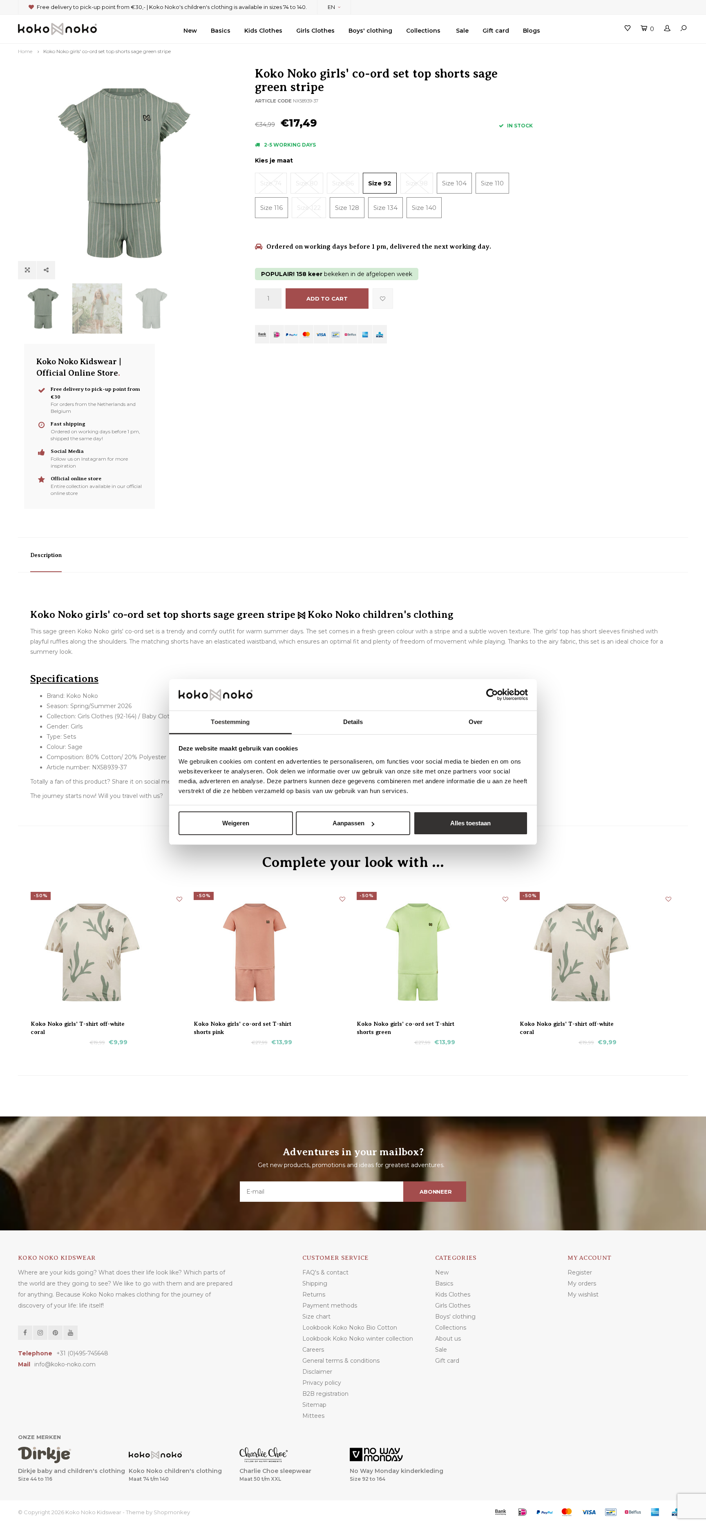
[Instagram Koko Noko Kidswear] (40, 1333)
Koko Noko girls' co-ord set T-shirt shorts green (405, 1024)
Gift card (496, 30)
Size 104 (454, 183)
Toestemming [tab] (230, 721)
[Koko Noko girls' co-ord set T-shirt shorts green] (434, 952)
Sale (462, 30)
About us (448, 1338)
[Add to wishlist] (383, 298)
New (190, 30)
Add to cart (327, 298)
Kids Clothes (263, 30)
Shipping (314, 1283)
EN (331, 7)
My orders (581, 1283)
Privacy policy (321, 1382)
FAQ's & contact (325, 1272)
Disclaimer (317, 1371)
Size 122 (309, 208)
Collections (423, 30)
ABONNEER (436, 1191)
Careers (313, 1349)
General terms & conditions (341, 1360)
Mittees (313, 1415)
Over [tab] (476, 721)
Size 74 (271, 183)
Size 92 (379, 183)
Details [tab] (353, 721)
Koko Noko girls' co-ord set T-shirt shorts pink (242, 1024)
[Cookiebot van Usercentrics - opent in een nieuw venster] (492, 695)
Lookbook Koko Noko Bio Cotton (349, 1327)
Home (25, 51)
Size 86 (343, 183)
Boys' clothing (370, 30)
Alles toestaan (470, 823)
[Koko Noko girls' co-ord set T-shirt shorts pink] (271, 952)
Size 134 (385, 208)
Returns (313, 1294)
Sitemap (314, 1404)
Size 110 (492, 183)
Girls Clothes (315, 30)
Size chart (316, 1316)
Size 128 (347, 208)
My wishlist (583, 1294)
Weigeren (235, 823)
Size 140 (424, 208)
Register (579, 1272)
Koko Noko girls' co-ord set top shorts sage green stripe (107, 51)
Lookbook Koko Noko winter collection (357, 1338)
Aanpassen (348, 823)
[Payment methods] (262, 334)
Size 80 (307, 183)
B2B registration (325, 1393)
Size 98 (417, 183)
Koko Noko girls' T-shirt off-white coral (78, 1024)
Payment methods (329, 1305)
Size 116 (271, 208)
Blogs (531, 30)
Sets (69, 736)
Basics (220, 30)
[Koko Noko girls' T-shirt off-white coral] (108, 952)
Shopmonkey (172, 1512)
